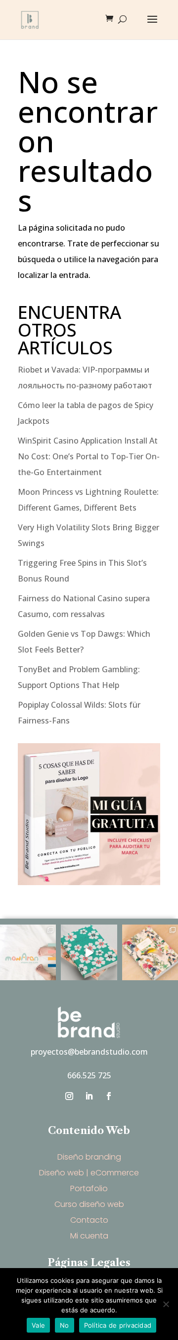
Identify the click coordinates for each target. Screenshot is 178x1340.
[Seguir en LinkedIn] (89, 1096)
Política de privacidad (118, 1325)
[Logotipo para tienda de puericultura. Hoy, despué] (28, 952)
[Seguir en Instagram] (69, 1096)
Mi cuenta (89, 1235)
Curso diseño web (89, 1204)
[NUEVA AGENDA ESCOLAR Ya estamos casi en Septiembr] (150, 952)
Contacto (89, 1220)
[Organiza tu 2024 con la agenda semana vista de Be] (89, 952)
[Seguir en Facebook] (109, 1096)
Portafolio (89, 1188)
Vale (38, 1325)
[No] (166, 1304)
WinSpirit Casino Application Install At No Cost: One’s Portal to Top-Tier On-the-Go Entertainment (89, 456)
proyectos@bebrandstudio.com (89, 1051)
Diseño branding (89, 1157)
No (64, 1325)
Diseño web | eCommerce (89, 1172)
